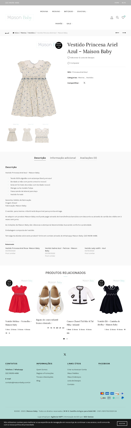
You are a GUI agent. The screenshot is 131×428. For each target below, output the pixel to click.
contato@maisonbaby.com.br (17, 382)
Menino (56, 11)
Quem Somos (41, 369)
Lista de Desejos (74, 381)
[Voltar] (7, 32)
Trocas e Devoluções (44, 377)
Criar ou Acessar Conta (77, 369)
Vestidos (31, 33)
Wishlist (124, 16)
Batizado (68, 11)
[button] (60, 83)
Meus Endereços (74, 377)
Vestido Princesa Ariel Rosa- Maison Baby (22, 248)
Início (17, 33)
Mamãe (59, 23)
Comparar (74, 63)
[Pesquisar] (117, 17)
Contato (70, 384)
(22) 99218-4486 (12, 373)
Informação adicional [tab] (63, 157)
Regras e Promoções (45, 373)
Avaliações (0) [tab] (88, 157)
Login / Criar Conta (112, 17)
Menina (44, 11)
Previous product (117, 32)
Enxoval (81, 11)
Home (117, 3)
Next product (124, 32)
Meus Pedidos (73, 373)
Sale (69, 23)
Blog (124, 3)
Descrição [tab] (40, 157)
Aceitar (122, 423)
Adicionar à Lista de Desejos (82, 58)
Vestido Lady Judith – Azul (95, 248)
